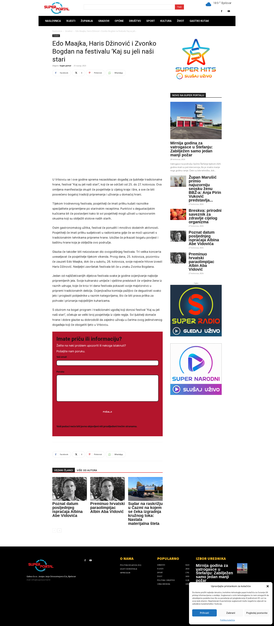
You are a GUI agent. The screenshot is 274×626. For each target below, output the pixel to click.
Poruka (60, 371)
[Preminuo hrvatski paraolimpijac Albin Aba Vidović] (107, 489)
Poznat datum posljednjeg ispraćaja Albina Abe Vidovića (67, 509)
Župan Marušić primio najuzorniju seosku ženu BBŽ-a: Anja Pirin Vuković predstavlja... (205, 188)
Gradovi (68, 31)
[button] (267, 586)
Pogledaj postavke (256, 612)
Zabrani (230, 612)
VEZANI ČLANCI (63, 470)
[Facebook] (221, 11)
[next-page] (59, 530)
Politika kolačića (227, 620)
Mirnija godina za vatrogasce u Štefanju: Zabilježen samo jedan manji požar (191, 149)
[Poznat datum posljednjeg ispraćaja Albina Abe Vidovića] (69, 489)
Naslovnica (57, 31)
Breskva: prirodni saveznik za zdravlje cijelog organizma (205, 216)
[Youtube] (229, 11)
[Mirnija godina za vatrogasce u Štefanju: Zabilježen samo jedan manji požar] (196, 120)
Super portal (65, 65)
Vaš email (61, 356)
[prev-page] (54, 530)
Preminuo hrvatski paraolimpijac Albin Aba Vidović (107, 507)
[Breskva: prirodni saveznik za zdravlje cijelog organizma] (178, 214)
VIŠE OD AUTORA (87, 470)
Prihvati (204, 612)
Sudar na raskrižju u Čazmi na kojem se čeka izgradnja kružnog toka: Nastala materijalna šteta (145, 513)
